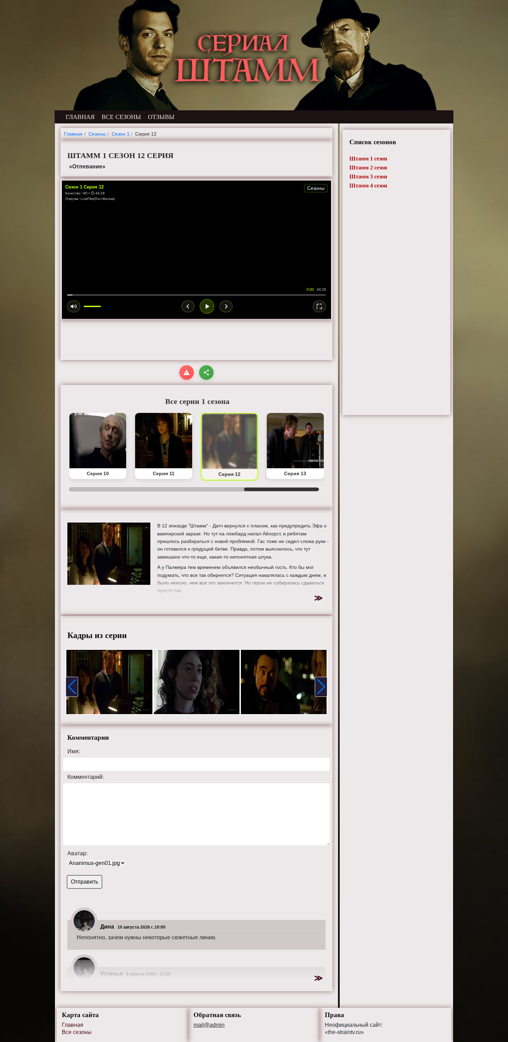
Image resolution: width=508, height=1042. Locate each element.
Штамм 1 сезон (368, 159)
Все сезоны (77, 1032)
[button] (72, 687)
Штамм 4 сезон (368, 185)
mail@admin (209, 1025)
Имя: (73, 751)
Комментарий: (85, 777)
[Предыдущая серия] (188, 306)
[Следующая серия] (226, 306)
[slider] (196, 295)
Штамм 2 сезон (368, 167)
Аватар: (77, 853)
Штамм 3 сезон (368, 176)
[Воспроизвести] (207, 306)
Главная (72, 1025)
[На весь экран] (319, 306)
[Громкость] (73, 306)
